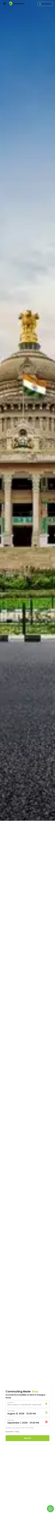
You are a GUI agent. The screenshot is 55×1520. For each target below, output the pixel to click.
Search (27, 1438)
